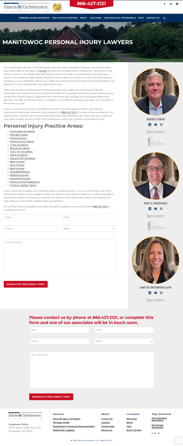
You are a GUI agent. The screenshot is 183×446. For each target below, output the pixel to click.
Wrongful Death (19, 134)
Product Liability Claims (23, 185)
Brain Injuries (17, 161)
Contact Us (152, 18)
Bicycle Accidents (20, 148)
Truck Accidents (19, 145)
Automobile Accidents (22, 131)
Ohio (128, 426)
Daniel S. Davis (155, 119)
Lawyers (105, 422)
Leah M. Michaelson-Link (155, 287)
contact (42, 71)
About (83, 18)
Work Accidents (19, 155)
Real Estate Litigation (64, 18)
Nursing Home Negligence (25, 182)
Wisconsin (131, 419)
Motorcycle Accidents (22, 141)
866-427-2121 (91, 3)
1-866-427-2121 (68, 112)
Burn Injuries (17, 165)
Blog (141, 18)
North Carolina (133, 430)
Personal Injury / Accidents (66, 419)
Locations (95, 18)
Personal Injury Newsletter (159, 419)
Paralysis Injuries (19, 175)
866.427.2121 (104, 317)
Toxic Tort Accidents (21, 151)
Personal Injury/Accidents (34, 18)
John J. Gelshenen (155, 203)
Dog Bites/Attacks (20, 171)
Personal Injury (18, 138)
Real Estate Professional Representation (74, 426)
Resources (106, 430)
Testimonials (107, 426)
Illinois (129, 422)
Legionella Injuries (20, 178)
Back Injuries (17, 168)
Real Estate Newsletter (158, 426)
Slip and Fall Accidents (22, 158)
